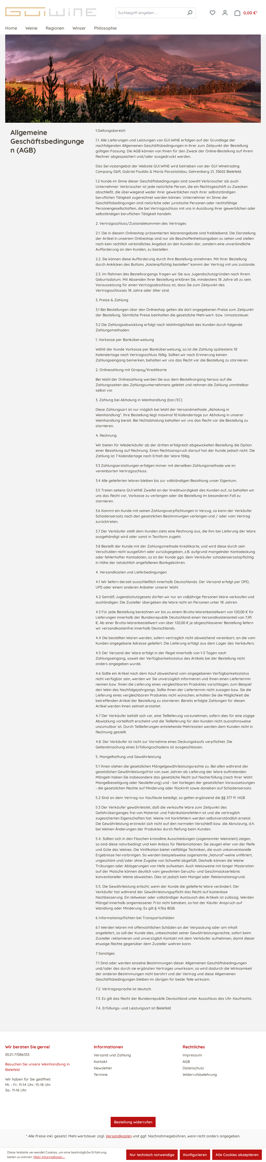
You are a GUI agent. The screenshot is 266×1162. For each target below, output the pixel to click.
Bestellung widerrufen (133, 1122)
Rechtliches (194, 1046)
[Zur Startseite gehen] (55, 12)
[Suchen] (190, 13)
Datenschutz (193, 1068)
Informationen (108, 1046)
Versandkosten (119, 1136)
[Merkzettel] (212, 13)
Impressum (192, 1055)
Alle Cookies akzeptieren (237, 1154)
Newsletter (103, 1068)
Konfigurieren (195, 1154)
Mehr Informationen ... (49, 1157)
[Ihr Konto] (225, 13)
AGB (186, 1061)
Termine (101, 1074)
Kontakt (100, 1061)
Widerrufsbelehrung (200, 1074)
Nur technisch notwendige (152, 1154)
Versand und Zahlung (112, 1055)
